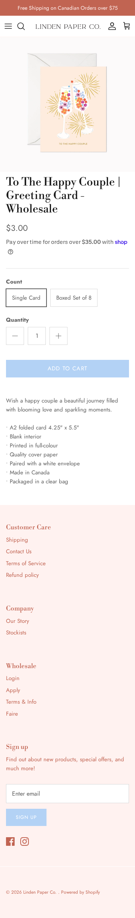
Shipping (17, 540)
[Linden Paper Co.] (67, 26)
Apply (13, 690)
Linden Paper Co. (40, 892)
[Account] (110, 26)
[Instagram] (24, 841)
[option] (67, 104)
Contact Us (19, 551)
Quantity (17, 320)
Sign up (26, 817)
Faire (12, 714)
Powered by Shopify (80, 892)
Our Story (17, 621)
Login (13, 678)
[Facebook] (10, 841)
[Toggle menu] (8, 26)
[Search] (24, 26)
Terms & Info (21, 702)
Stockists (16, 632)
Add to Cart (67, 368)
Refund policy (22, 575)
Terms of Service (26, 563)
